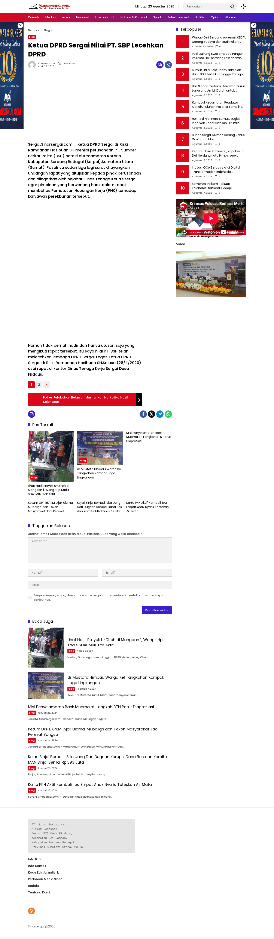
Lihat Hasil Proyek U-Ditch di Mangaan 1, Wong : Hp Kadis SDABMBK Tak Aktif (48, 490)
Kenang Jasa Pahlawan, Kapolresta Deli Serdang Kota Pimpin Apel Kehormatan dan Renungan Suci (218, 154)
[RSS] (31, 911)
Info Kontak (37, 866)
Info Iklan (35, 859)
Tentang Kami (39, 892)
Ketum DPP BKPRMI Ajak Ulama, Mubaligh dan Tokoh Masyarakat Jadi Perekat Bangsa (50, 507)
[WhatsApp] (168, 414)
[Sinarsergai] (49, 6)
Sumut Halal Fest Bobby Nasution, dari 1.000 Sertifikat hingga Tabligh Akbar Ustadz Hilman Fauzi (217, 72)
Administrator (46, 63)
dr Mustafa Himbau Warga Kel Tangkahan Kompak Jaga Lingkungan (99, 473)
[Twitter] (151, 414)
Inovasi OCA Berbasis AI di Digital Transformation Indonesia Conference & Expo (216, 170)
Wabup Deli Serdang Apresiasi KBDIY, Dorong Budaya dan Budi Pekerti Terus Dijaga (219, 40)
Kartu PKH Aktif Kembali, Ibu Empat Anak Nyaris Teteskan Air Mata (147, 507)
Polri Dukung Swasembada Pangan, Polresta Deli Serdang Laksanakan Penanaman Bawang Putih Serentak (219, 56)
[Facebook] (143, 414)
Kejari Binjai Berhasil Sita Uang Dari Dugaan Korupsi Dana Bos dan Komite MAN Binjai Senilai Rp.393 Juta (99, 507)
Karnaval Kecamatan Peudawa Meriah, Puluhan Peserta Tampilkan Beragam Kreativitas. (218, 105)
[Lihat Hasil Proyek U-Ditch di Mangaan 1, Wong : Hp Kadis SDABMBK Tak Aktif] (51, 456)
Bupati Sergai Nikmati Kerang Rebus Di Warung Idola (218, 137)
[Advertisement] (85, 107)
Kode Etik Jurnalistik (43, 872)
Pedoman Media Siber (45, 879)
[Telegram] (160, 414)
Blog (32, 37)
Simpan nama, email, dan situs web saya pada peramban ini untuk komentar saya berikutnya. (98, 597)
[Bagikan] (168, 64)
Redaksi (34, 886)
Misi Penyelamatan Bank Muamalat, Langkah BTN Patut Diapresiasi (148, 437)
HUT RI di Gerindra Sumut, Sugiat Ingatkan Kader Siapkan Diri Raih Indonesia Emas (216, 121)
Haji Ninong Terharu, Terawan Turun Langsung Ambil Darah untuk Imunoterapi (218, 88)
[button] (232, 6)
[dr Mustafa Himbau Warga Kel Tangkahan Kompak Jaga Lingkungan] (100, 448)
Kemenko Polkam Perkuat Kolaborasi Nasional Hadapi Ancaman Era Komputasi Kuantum (218, 186)
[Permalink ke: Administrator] (33, 65)
